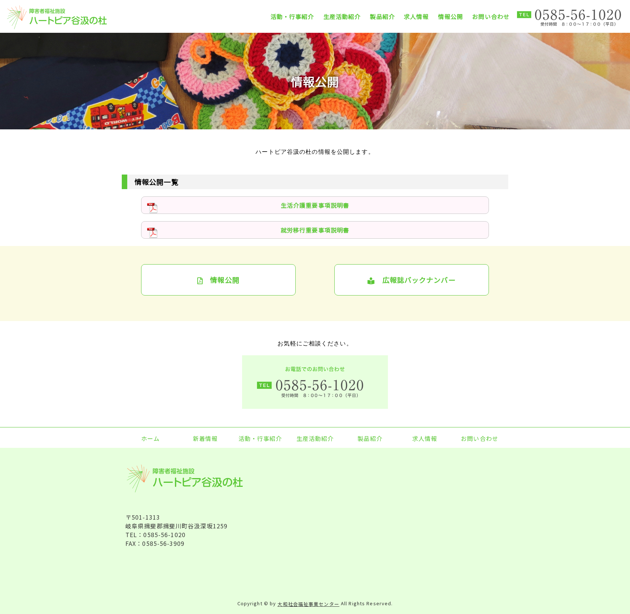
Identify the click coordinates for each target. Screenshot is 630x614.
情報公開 (450, 16)
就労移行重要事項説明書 (315, 230)
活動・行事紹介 (292, 16)
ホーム (150, 438)
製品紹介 (382, 16)
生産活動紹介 (342, 16)
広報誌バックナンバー (415, 280)
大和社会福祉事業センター (308, 604)
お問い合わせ (491, 16)
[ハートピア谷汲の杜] (68, 17)
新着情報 (205, 438)
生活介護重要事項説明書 (315, 205)
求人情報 (416, 16)
